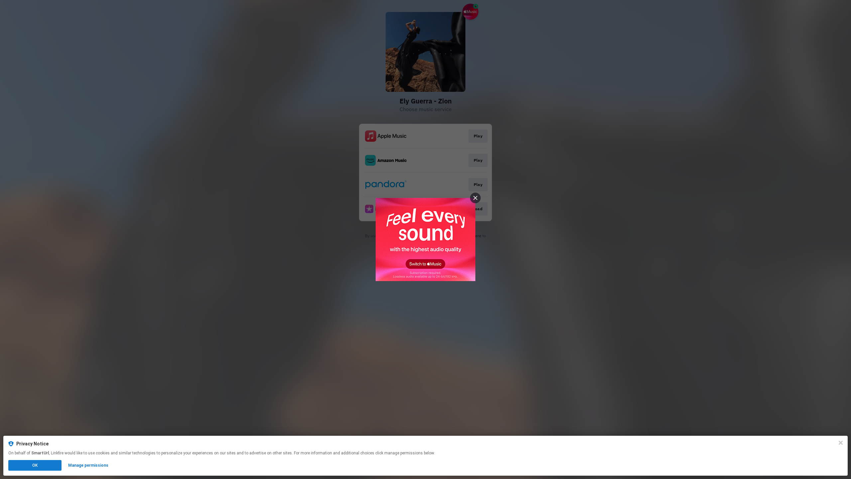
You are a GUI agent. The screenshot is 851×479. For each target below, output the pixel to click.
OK (35, 465)
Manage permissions (88, 465)
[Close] (840, 442)
